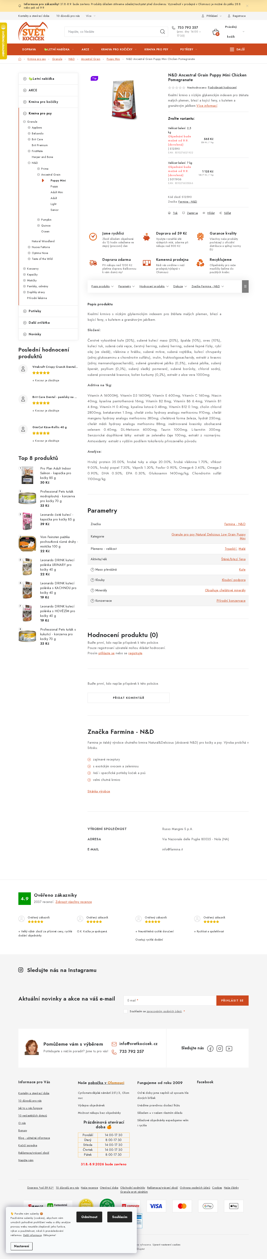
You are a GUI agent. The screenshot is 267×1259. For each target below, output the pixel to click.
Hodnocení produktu (152, 286)
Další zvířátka (39, 322)
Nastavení (21, 1246)
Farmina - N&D (187, 202)
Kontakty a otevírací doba (33, 16)
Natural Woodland (43, 241)
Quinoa (45, 226)
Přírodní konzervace (231, 600)
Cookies (217, 1188)
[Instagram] (220, 1048)
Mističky (32, 280)
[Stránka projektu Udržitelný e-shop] (107, 1206)
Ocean (45, 231)
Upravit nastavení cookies (166, 1244)
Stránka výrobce (99, 791)
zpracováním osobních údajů (164, 1011)
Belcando (37, 133)
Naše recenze (89, 1188)
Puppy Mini (58, 180)
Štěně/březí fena (233, 559)
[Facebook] (210, 1048)
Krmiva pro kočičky (43, 102)
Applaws (37, 128)
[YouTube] (229, 1048)
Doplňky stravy (36, 292)
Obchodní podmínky (132, 1188)
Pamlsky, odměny (37, 286)
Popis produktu (100, 286)
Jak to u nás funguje (30, 1108)
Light (53, 204)
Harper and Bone (42, 157)
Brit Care (37, 139)
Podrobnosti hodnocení (222, 87)
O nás (22, 1123)
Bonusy (22, 1130)
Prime (44, 169)
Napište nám (26, 1160)
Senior (55, 210)
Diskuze (178, 286)
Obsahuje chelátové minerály (225, 590)
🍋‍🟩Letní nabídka (41, 78)
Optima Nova (40, 253)
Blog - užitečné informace (34, 1138)
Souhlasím (119, 1217)
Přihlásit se (232, 1000)
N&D (35, 163)
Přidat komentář (128, 698)
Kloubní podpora (234, 580)
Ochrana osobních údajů (195, 1188)
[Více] (237, 49)
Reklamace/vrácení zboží (33, 1153)
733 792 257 (187, 28)
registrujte (135, 653)
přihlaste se (107, 653)
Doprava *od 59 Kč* (40, 1188)
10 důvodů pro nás (68, 16)
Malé (242, 549)
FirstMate (37, 151)
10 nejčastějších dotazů (32, 1116)
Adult (54, 198)
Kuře (242, 569)
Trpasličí (231, 549)
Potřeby (35, 311)
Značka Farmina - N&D (206, 286)
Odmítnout (89, 1217)
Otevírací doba (109, 1188)
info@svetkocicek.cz (138, 1044)
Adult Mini (57, 192)
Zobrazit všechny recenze (74, 902)
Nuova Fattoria (41, 247)
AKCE (33, 90)
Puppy (54, 186)
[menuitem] (29, 49)
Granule (32, 122)
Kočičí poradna (27, 1145)
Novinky (35, 334)
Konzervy (33, 269)
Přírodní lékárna (37, 298)
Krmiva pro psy (40, 113)
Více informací (206, 105)
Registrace (239, 16)
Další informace (32, 1235)
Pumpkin (46, 220)
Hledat (162, 32)
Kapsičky (32, 274)
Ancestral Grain (51, 175)
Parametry (124, 286)
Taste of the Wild (42, 259)
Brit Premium (40, 145)
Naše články (231, 1188)
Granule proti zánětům (134, 1192)
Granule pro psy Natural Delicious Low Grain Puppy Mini (209, 536)
